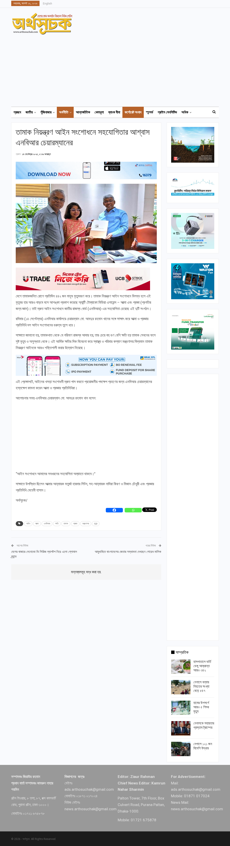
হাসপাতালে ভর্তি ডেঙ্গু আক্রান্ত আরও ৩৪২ (202, 666)
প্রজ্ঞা (75, 523)
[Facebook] (114, 510)
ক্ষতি (56, 523)
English (47, 3)
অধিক (184, 112)
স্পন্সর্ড (149, 112)
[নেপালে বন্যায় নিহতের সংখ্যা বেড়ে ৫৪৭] (180, 687)
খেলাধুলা (99, 112)
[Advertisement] (117, 68)
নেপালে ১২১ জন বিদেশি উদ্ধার (202, 746)
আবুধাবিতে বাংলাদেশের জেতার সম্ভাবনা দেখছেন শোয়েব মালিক (128, 552)
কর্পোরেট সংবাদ (133, 112)
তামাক (66, 523)
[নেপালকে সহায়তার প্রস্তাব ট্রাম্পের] (180, 728)
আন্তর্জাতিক (83, 112)
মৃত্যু (95, 523)
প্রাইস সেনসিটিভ (167, 112)
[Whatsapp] (133, 510)
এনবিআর (47, 523)
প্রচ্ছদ (17, 112)
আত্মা (37, 523)
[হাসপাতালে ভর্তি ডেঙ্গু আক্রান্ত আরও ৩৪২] (180, 667)
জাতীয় (29, 112)
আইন (28, 523)
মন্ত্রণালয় (85, 523)
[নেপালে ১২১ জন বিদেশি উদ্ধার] (180, 749)
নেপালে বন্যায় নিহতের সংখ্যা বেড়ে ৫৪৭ (201, 686)
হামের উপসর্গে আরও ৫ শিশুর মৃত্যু (201, 707)
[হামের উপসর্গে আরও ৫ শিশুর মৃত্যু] (180, 708)
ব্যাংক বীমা (114, 112)
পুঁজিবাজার (45, 112)
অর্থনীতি (63, 112)
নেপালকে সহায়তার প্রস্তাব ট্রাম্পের (203, 725)
